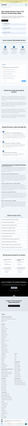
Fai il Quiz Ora (4, 20)
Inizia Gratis (14, 287)
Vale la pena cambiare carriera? (7, 236)
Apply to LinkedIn (3, 390)
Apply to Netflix (3, 387)
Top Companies (3, 378)
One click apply (3, 327)
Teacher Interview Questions (19, 381)
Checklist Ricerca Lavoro (4, 376)
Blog (15, 358)
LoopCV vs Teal (17, 372)
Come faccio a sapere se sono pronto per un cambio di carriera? (12, 247)
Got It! (19, 423)
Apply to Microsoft (4, 384)
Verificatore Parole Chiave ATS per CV (6, 373)
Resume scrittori (3, 367)
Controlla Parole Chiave (7, 264)
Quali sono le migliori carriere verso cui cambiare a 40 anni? (11, 244)
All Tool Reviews (17, 363)
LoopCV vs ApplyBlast (18, 369)
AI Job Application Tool (4, 403)
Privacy (2, 321)
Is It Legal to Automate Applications (6, 399)
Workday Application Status (5, 395)
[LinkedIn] (1, 420)
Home (2, 7)
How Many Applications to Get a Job (6, 398)
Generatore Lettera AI (4, 346)
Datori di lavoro (3, 355)
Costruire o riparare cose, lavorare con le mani (8, 69)
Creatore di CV (3, 347)
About (15, 355)
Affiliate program (3, 407)
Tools (4, 7)
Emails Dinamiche (3, 330)
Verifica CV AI (3, 343)
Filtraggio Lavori (3, 337)
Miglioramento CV (3, 331)
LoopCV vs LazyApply (18, 366)
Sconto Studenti (3, 416)
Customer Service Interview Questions (20, 384)
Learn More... (9, 421)
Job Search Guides (4, 392)
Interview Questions (17, 378)
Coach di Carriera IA (4, 350)
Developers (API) (3, 364)
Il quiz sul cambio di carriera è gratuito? (8, 222)
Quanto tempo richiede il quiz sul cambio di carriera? (10, 219)
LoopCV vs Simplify (17, 373)
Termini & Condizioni (4, 320)
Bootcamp (2, 358)
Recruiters (2, 361)
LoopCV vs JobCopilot (18, 376)
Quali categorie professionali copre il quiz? (8, 230)
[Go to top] (14, 296)
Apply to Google (3, 381)
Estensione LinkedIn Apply (5, 340)
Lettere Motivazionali (4, 413)
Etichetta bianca (3, 410)
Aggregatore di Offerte (4, 334)
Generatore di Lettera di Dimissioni (6, 372)
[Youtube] (1, 421)
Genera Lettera (20, 264)
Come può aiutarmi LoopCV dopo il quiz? (8, 233)
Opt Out (9, 423)
